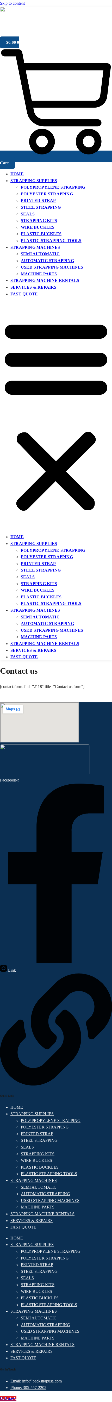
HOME (17, 174)
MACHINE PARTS (39, 274)
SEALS (28, 214)
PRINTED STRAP (38, 200)
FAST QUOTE (24, 294)
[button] (56, 415)
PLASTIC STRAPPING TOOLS (51, 240)
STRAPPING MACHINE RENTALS (44, 280)
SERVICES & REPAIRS (33, 287)
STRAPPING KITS (39, 220)
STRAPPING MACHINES (35, 247)
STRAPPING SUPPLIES (33, 180)
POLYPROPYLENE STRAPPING (53, 187)
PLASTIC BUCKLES (41, 234)
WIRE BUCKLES (37, 227)
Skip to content (12, 3)
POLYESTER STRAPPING (47, 194)
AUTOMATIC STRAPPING (47, 260)
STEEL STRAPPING (41, 207)
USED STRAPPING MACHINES (52, 267)
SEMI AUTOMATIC (40, 254)
